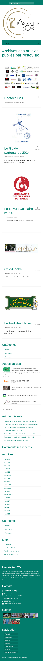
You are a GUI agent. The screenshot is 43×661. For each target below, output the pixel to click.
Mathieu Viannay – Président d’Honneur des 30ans (26, 388)
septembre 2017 (9, 494)
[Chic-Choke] (21, 248)
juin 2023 (7, 469)
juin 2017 (7, 498)
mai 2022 (7, 472)
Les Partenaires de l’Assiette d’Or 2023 (24, 401)
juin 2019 (7, 478)
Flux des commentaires (11, 551)
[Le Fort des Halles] (21, 302)
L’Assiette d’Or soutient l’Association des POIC (22, 395)
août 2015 (7, 507)
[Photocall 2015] (21, 77)
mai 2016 (7, 504)
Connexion (7, 544)
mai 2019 (7, 482)
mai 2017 (7, 501)
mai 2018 (7, 491)
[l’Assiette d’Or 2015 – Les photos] (15, 621)
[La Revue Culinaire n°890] (21, 188)
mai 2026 (7, 459)
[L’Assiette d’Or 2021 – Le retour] (6, 615)
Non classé (8, 353)
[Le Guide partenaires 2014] (21, 128)
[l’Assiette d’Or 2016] (6, 621)
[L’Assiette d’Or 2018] (24, 615)
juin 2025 (7, 462)
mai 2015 (7, 514)
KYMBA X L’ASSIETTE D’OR (20, 381)
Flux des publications (11, 548)
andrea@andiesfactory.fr (12, 603)
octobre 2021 (8, 475)
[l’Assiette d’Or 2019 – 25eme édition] (15, 615)
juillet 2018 (7, 488)
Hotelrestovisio (23, 657)
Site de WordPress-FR (11, 554)
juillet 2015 (7, 511)
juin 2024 (7, 465)
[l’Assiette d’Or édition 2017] (33, 615)
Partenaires (17, 102)
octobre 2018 (8, 485)
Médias (15, 217)
